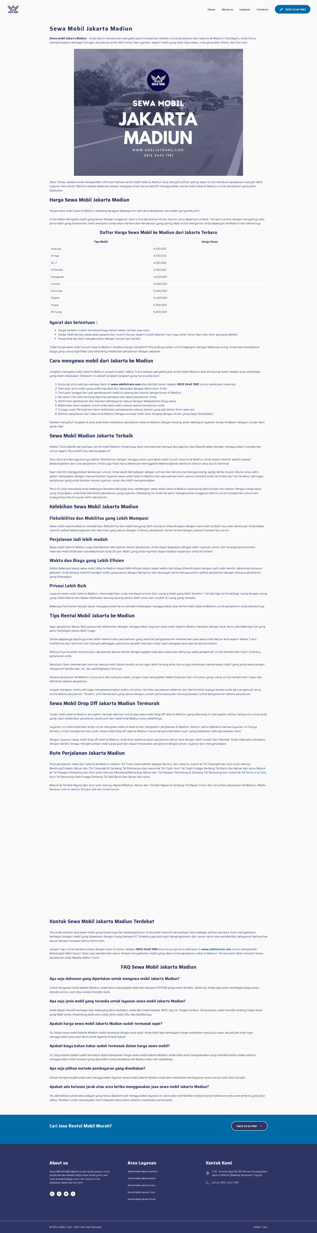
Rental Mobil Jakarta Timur (141, 1192)
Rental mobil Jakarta (67, 1172)
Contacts (262, 9)
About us (227, 9)
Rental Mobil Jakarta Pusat (142, 1199)
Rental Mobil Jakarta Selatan (143, 1171)
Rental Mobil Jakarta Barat (141, 1178)
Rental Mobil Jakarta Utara (141, 1185)
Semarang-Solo (256, 772)
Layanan (245, 9)
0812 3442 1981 (229, 1183)
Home (211, 9)
